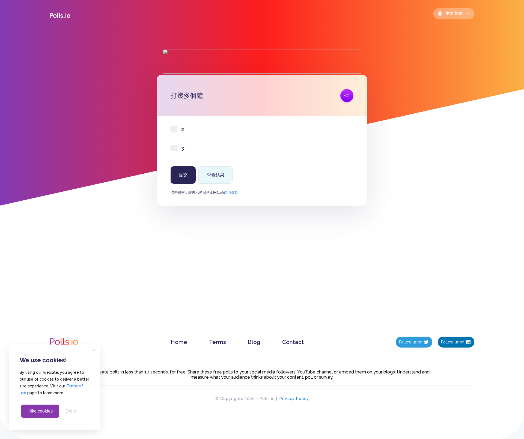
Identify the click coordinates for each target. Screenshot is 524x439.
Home (179, 342)
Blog (254, 342)
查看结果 (215, 175)
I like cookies (40, 411)
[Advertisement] (262, 276)
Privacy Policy (294, 398)
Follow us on (410, 342)
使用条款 (231, 192)
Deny (71, 411)
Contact (293, 342)
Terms (217, 342)
